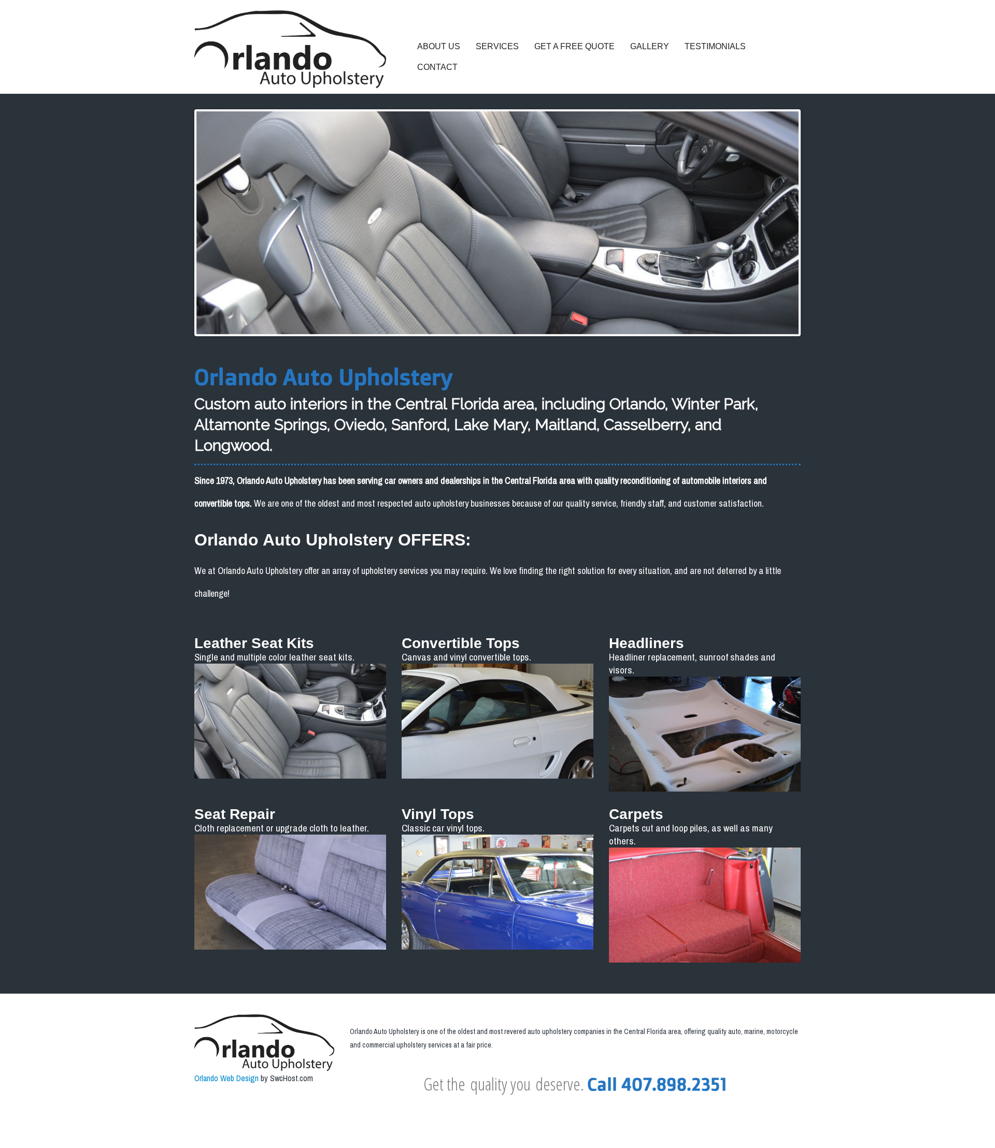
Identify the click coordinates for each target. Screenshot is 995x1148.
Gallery (649, 46)
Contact (437, 67)
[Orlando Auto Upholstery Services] (290, 49)
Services (497, 46)
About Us (438, 46)
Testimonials (715, 46)
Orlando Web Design (226, 1078)
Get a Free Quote (574, 46)
